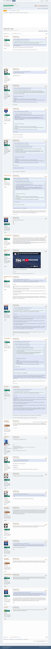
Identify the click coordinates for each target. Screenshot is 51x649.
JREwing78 (7, 523)
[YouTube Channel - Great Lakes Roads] (4, 265)
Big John (6, 473)
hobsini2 (6, 36)
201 (12, 33)
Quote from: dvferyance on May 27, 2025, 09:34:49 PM (21, 39)
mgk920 (6, 217)
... (11, 33)
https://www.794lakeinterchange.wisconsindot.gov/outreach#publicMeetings (32, 91)
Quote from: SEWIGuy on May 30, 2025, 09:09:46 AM (21, 111)
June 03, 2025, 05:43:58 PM (16, 387)
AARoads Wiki (46, 8)
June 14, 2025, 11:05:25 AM (16, 541)
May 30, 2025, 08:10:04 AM (16, 37)
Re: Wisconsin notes (16, 36)
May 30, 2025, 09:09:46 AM (16, 86)
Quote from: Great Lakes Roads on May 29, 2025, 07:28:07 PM (22, 88)
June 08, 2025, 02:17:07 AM (16, 421)
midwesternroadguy (8, 277)
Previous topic (41, 31)
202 (13, 33)
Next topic (45, 31)
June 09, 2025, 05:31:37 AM (16, 437)
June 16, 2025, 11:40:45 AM (16, 575)
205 (18, 33)
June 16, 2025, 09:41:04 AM (16, 559)
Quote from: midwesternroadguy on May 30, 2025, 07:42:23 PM (22, 389)
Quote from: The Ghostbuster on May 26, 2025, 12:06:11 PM (23, 89)
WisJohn (6, 607)
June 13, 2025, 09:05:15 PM (16, 524)
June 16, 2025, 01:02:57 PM (16, 590)
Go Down (4, 33)
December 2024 (15, 465)
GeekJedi (6, 108)
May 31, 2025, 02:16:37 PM (16, 339)
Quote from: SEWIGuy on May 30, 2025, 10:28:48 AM (21, 178)
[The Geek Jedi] (4, 122)
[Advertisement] (25, 21)
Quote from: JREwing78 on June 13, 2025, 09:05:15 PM (21, 543)
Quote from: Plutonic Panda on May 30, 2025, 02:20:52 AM (22, 71)
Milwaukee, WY (8, 175)
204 (17, 33)
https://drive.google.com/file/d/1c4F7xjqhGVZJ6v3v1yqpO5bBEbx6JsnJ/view (24, 242)
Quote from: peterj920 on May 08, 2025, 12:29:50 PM (21, 279)
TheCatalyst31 (8, 338)
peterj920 (7, 420)
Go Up (4, 637)
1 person (14, 214)
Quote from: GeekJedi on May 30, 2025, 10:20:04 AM (21, 143)
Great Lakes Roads (7, 250)
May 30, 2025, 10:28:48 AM (16, 141)
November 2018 (15, 467)
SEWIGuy (6, 68)
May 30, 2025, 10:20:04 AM (16, 109)
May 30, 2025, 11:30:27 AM (16, 176)
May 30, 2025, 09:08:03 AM (16, 69)
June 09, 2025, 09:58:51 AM (16, 474)
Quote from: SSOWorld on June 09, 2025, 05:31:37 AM (21, 459)
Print (46, 33)
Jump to (34, 641)
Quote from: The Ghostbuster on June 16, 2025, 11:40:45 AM (22, 592)
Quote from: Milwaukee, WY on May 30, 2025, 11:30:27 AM (22, 341)
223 (20, 33)
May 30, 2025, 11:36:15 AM (16, 218)
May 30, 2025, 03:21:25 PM (16, 236)
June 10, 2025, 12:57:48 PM (16, 508)
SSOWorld (7, 436)
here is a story (18, 498)
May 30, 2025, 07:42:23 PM (16, 277)
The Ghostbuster (8, 235)
